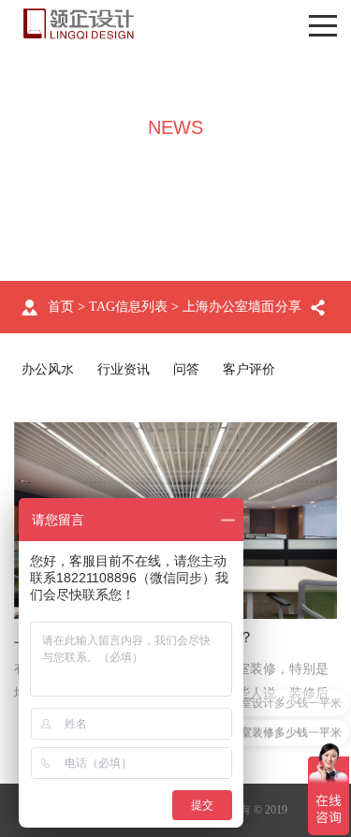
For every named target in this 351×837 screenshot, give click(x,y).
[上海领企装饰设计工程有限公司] (78, 24)
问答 (186, 369)
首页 (61, 307)
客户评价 (249, 369)
